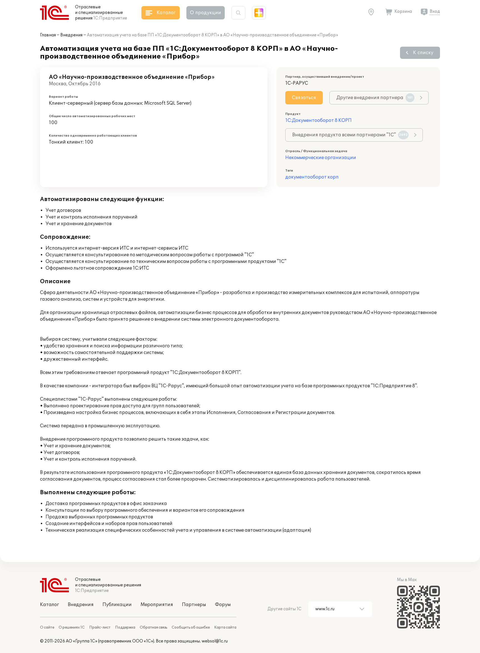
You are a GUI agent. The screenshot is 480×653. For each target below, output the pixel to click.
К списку (423, 53)
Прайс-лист (100, 627)
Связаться (304, 98)
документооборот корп (312, 177)
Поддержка (125, 627)
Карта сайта (225, 627)
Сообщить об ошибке (191, 627)
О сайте (47, 627)
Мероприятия (157, 604)
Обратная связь (153, 627)
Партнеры (194, 604)
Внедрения (71, 35)
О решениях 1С (72, 627)
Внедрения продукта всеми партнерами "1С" (350, 135)
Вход (435, 11)
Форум (223, 604)
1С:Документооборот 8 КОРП (318, 120)
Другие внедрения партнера (374, 98)
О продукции (205, 13)
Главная (48, 35)
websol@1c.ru (215, 641)
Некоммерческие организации (320, 157)
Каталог (49, 604)
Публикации (117, 604)
